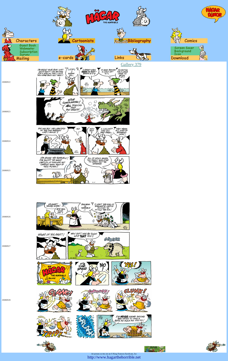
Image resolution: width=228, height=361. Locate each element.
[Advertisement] (67, 194)
